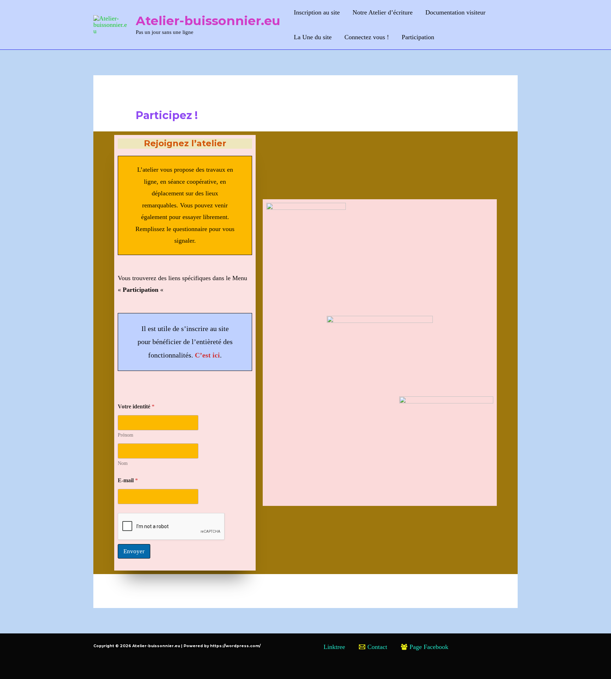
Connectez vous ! (366, 37)
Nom (123, 463)
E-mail (128, 480)
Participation (418, 37)
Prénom (125, 435)
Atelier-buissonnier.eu (208, 20)
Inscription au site (317, 12)
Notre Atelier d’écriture (383, 12)
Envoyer (134, 551)
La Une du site (313, 37)
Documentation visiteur (455, 12)
